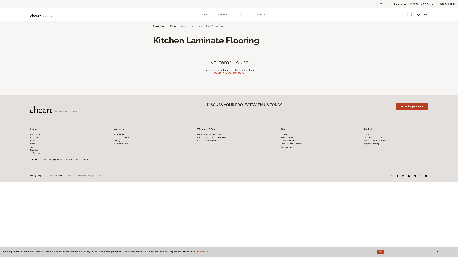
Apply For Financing (371, 144)
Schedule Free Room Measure (375, 141)
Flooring (173, 26)
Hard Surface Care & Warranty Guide (211, 137)
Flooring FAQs (119, 141)
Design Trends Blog (121, 137)
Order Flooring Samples (373, 137)
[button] (412, 14)
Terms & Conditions (54, 176)
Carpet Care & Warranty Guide (209, 134)
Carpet (33, 141)
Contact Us (260, 14)
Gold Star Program (288, 147)
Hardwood (34, 137)
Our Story (284, 134)
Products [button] (204, 14)
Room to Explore (287, 137)
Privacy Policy (35, 176)
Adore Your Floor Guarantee (291, 144)
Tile (31, 147)
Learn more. (202, 251)
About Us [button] (241, 14)
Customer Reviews (288, 141)
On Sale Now (35, 153)
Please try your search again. (229, 73)
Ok (380, 252)
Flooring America (159, 26)
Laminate (184, 26)
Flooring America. (81, 176)
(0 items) (425, 14)
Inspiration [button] (222, 14)
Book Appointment (413, 106)
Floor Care (34, 150)
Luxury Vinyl (35, 134)
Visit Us (384, 4)
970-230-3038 (447, 4)
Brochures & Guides (121, 144)
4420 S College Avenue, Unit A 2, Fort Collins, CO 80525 (66, 160)
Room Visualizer (120, 134)
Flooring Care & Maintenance (208, 141)
